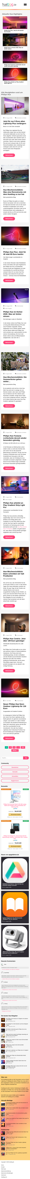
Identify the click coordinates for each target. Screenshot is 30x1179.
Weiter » (15, 750)
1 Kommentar (20, 635)
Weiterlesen (9, 155)
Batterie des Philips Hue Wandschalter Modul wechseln (16, 1056)
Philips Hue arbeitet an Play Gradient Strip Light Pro (17, 1118)
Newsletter (15, 767)
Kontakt (15, 772)
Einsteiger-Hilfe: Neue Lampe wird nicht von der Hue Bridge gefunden (16, 1066)
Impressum (3, 1175)
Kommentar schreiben (21, 118)
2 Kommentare (20, 568)
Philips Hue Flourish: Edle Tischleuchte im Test (16, 1137)
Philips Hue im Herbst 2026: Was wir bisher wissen (17, 1107)
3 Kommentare (20, 306)
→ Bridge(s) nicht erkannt (6, 1011)
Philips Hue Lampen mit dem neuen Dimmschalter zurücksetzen (17, 1040)
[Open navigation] (25, 4)
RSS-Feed (3, 1169)
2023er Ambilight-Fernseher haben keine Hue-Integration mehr (16, 1061)
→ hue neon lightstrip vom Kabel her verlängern (10, 969)
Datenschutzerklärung (6, 1171)
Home (2, 1165)
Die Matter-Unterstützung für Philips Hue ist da (16, 1029)
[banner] (9, 4)
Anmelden (15, 776)
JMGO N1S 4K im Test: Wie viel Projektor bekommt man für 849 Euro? (13, 952)
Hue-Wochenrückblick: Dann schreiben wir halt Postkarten (16, 1124)
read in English (8, 308)
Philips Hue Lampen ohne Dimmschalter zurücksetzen (15, 1045)
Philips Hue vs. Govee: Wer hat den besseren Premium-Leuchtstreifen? (16, 1148)
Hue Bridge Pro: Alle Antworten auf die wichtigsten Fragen (17, 1024)
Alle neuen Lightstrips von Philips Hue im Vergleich (17, 1050)
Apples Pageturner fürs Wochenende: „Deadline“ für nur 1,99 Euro (12, 918)
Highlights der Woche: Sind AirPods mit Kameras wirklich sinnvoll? (13, 884)
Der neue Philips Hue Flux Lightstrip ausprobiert (16, 1152)
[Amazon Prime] (15, 808)
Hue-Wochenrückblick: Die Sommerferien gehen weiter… (16, 1114)
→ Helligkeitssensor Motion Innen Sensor (9, 989)
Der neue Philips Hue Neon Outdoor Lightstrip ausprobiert (16, 1143)
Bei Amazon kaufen (15, 814)
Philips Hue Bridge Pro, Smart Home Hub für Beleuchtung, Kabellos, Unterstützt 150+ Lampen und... (15, 837)
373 (23, 747)
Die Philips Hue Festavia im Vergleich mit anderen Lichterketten (17, 1019)
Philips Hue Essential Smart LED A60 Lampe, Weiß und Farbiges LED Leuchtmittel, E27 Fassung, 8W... (14, 806)
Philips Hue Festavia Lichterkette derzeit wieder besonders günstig (14, 65)
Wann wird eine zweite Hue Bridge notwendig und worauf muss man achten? (17, 1035)
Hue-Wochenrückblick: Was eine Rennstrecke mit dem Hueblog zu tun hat (17, 1103)
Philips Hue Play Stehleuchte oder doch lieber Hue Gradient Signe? (17, 1132)
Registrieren (15, 781)
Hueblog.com (10, 1096)
